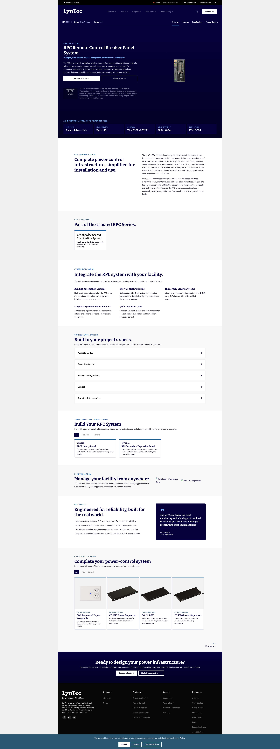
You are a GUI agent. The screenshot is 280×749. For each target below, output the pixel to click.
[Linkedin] (74, 717)
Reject (136, 744)
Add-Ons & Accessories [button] (89, 398)
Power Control (71, 43)
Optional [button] (97, 435)
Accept (124, 744)
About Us (107, 698)
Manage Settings (152, 744)
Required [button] (85, 435)
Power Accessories (141, 712)
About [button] (123, 12)
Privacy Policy (179, 738)
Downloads (197, 717)
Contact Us (209, 12)
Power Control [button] (88, 572)
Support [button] (135, 12)
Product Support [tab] (212, 22)
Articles (195, 698)
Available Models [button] (85, 353)
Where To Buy (118, 78)
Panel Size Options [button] (86, 364)
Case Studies (197, 703)
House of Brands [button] (72, 2)
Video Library (168, 703)
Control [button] (81, 387)
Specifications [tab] (197, 22)
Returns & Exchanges (171, 708)
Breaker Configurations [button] (89, 375)
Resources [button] (149, 12)
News (105, 703)
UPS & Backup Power (141, 717)
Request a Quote (125, 673)
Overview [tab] (175, 22)
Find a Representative (149, 673)
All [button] (76, 435)
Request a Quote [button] (80, 78)
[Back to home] (73, 11)
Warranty (166, 712)
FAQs (194, 722)
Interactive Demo (199, 727)
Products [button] (110, 12)
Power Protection (140, 708)
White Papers (197, 708)
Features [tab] (186, 22)
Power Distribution (140, 698)
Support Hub (168, 698)
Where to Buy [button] (165, 12)
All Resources (197, 732)
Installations (197, 712)
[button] (197, 11)
